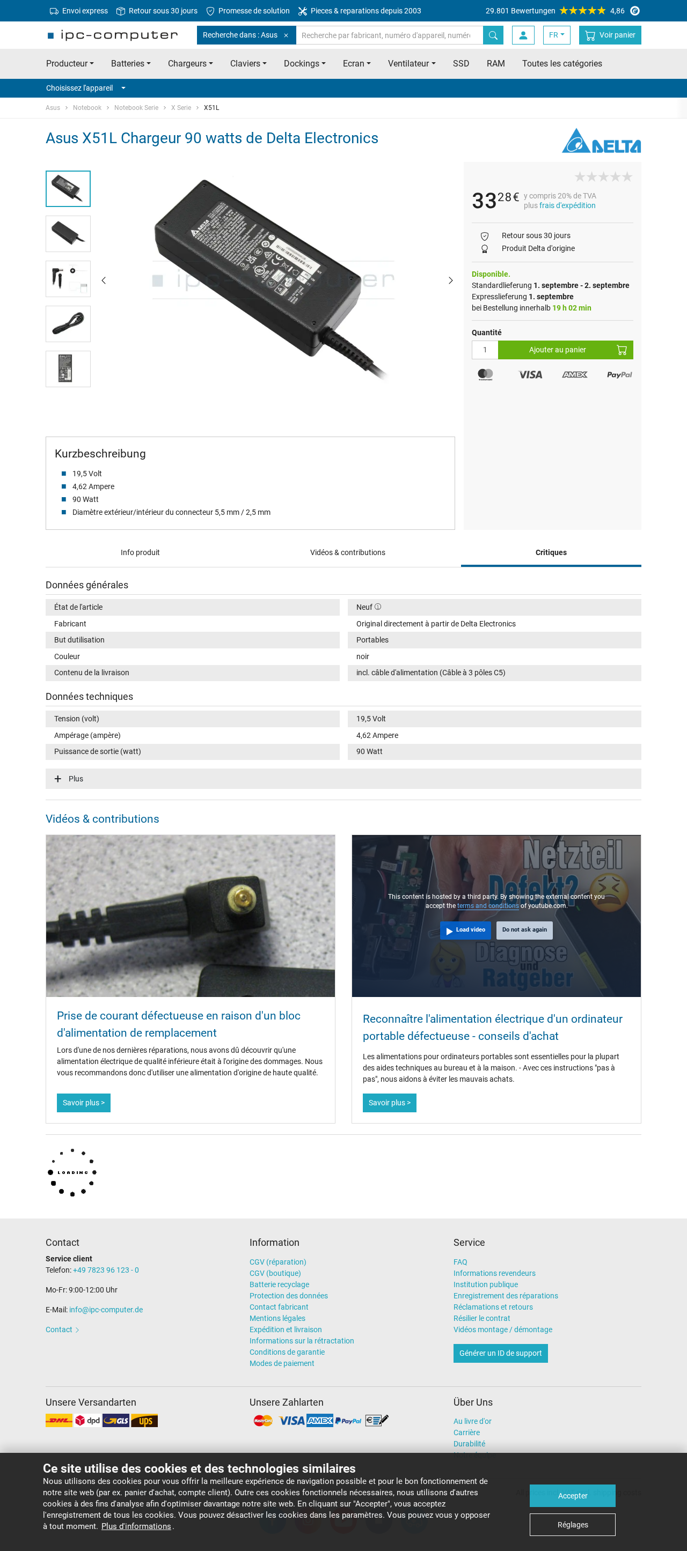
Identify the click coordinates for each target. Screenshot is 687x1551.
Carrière (467, 1432)
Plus (76, 778)
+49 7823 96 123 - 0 (106, 1270)
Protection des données (289, 1295)
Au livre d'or (473, 1421)
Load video (470, 929)
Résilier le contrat (482, 1318)
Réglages (573, 1524)
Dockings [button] (301, 63)
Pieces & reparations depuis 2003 (365, 10)
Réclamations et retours (493, 1307)
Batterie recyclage (279, 1284)
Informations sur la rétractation (302, 1340)
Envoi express (84, 10)
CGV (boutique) (275, 1273)
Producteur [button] (66, 63)
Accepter (573, 1495)
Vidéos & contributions (347, 552)
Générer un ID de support (500, 1353)
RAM (496, 63)
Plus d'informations (136, 1526)
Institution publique (486, 1284)
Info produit (140, 552)
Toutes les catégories (562, 63)
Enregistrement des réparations (506, 1295)
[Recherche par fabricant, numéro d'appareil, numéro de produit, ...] (493, 35)
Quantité (487, 332)
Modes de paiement (282, 1363)
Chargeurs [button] (187, 63)
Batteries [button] (127, 63)
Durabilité (469, 1443)
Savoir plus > (84, 1102)
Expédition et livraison (286, 1329)
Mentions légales (277, 1318)
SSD (461, 63)
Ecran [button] (353, 63)
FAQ (460, 1262)
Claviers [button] (245, 63)
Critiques (551, 552)
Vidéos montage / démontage (503, 1329)
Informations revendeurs (495, 1273)
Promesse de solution (253, 10)
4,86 (555, 10)
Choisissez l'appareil (79, 88)
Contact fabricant (279, 1307)
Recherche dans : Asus (240, 35)
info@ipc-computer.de (106, 1309)
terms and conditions (488, 906)
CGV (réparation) (278, 1262)
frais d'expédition (567, 205)
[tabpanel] (277, 280)
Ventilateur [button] (408, 63)
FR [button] (553, 35)
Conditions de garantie (287, 1352)
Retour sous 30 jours (162, 10)
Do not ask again (524, 929)
